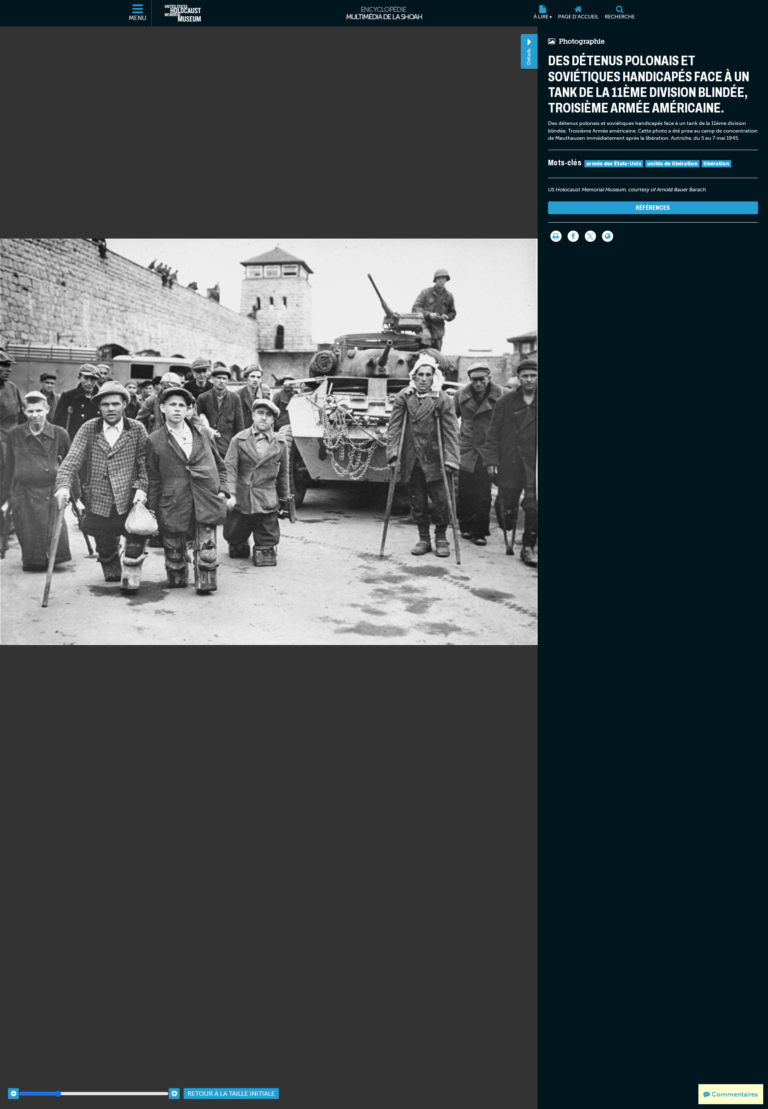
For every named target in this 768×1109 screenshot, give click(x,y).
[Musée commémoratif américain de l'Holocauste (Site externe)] (183, 13)
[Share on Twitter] (590, 236)
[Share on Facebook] (573, 236)
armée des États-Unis (613, 164)
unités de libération (672, 164)
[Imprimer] (556, 236)
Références (653, 207)
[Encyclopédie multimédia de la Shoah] (384, 13)
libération (716, 164)
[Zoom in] (174, 1093)
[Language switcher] (607, 236)
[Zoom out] (13, 1093)
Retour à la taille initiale (231, 1093)
